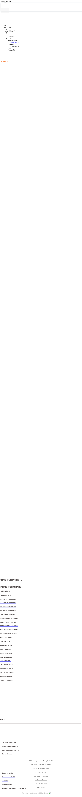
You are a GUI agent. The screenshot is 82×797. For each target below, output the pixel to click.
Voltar (5, 29)
